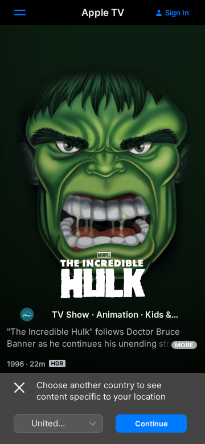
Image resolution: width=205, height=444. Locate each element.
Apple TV (102, 12)
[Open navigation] (26, 12)
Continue (151, 423)
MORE (184, 345)
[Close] (19, 388)
